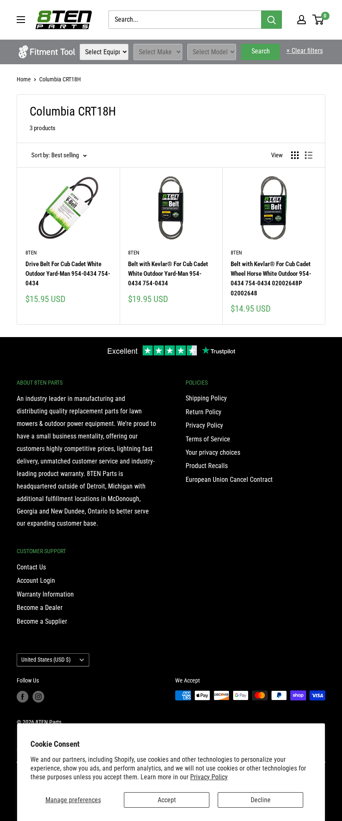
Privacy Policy (209, 777)
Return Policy (203, 412)
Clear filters (305, 51)
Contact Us (31, 567)
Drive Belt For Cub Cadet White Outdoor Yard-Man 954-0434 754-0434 (67, 273)
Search (260, 51)
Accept (167, 800)
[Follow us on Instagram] (38, 696)
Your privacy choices (213, 452)
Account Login (36, 580)
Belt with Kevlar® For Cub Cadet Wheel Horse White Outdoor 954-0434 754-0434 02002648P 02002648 (271, 278)
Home (24, 79)
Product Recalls (207, 466)
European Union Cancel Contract (229, 480)
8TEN (31, 252)
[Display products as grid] (295, 155)
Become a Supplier (42, 621)
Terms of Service (208, 439)
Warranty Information (45, 594)
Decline (261, 800)
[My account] (301, 19)
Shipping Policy (206, 398)
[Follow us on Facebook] (22, 696)
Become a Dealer (40, 608)
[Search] (271, 19)
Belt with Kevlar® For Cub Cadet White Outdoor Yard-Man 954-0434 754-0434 (168, 273)
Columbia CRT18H (60, 79)
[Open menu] (21, 19)
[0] (318, 20)
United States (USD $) (45, 659)
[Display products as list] (308, 155)
